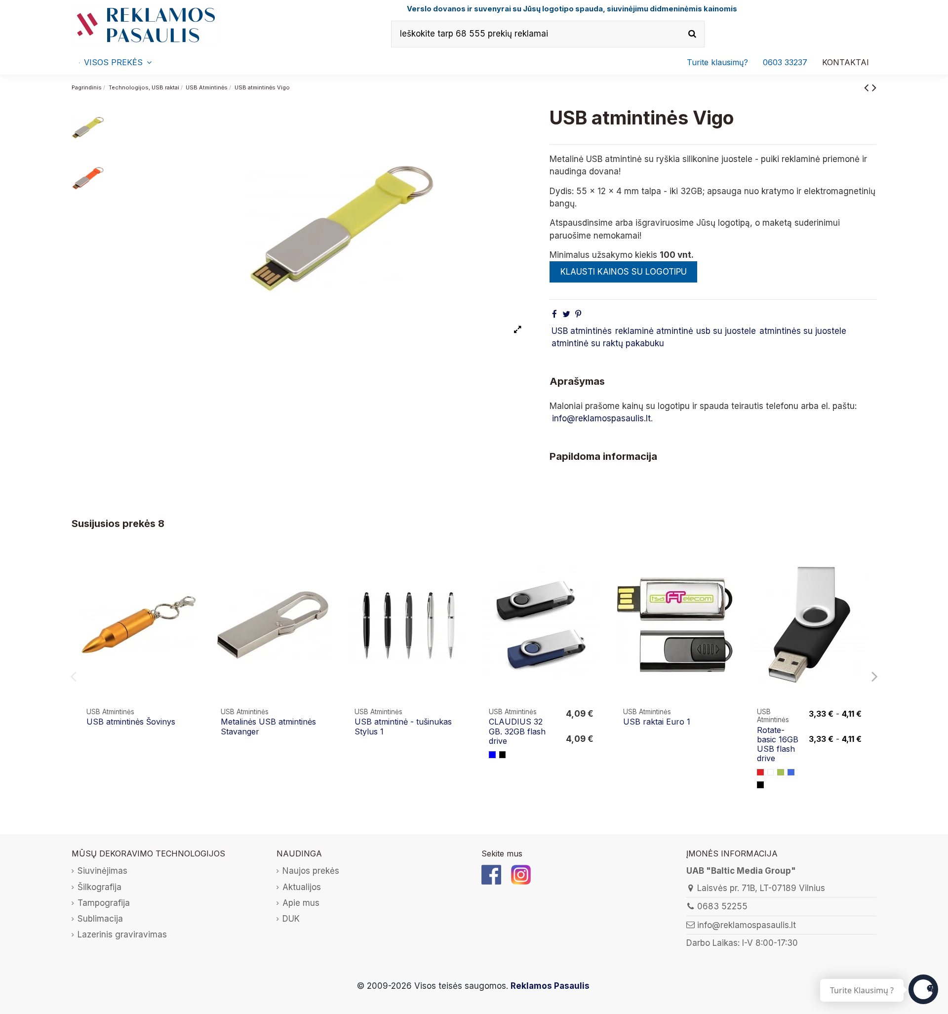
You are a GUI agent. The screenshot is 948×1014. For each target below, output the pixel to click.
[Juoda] (502, 754)
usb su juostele (726, 331)
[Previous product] (868, 87)
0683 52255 (722, 906)
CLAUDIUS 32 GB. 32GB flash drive (517, 731)
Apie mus (300, 903)
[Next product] (874, 87)
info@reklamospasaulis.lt (601, 418)
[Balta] (770, 772)
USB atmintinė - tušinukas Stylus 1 (403, 726)
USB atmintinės (582, 331)
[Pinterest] (578, 314)
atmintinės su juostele (802, 331)
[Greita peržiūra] (190, 585)
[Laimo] (780, 772)
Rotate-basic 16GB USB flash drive (777, 744)
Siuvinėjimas (102, 871)
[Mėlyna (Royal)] (791, 772)
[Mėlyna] (492, 754)
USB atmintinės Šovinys (130, 722)
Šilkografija (99, 887)
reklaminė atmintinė (654, 331)
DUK (291, 919)
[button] (785, 62)
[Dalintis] (554, 314)
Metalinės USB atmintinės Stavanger (268, 726)
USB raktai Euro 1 (656, 722)
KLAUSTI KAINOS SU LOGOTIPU (623, 272)
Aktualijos (301, 887)
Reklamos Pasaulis (550, 986)
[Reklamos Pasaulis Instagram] (521, 874)
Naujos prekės (310, 871)
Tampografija (104, 903)
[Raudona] (760, 772)
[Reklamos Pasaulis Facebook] (491, 874)
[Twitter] (566, 314)
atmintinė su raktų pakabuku (608, 343)
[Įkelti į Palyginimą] (190, 566)
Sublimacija (100, 919)
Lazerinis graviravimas (122, 934)
